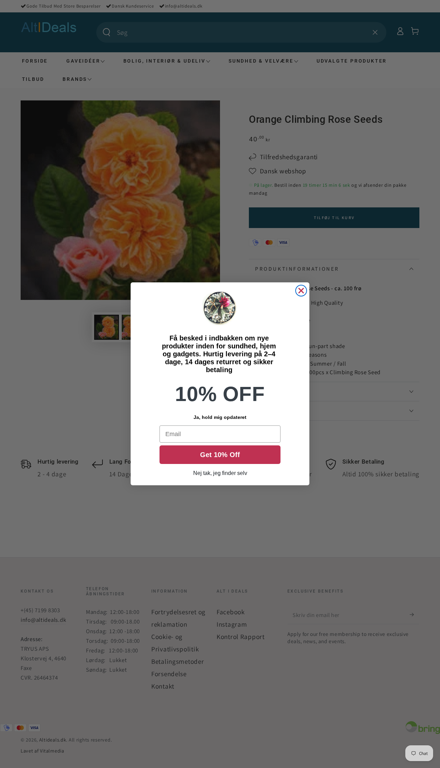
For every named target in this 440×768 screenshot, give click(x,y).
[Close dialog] (301, 290)
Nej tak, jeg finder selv (220, 473)
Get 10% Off (220, 455)
